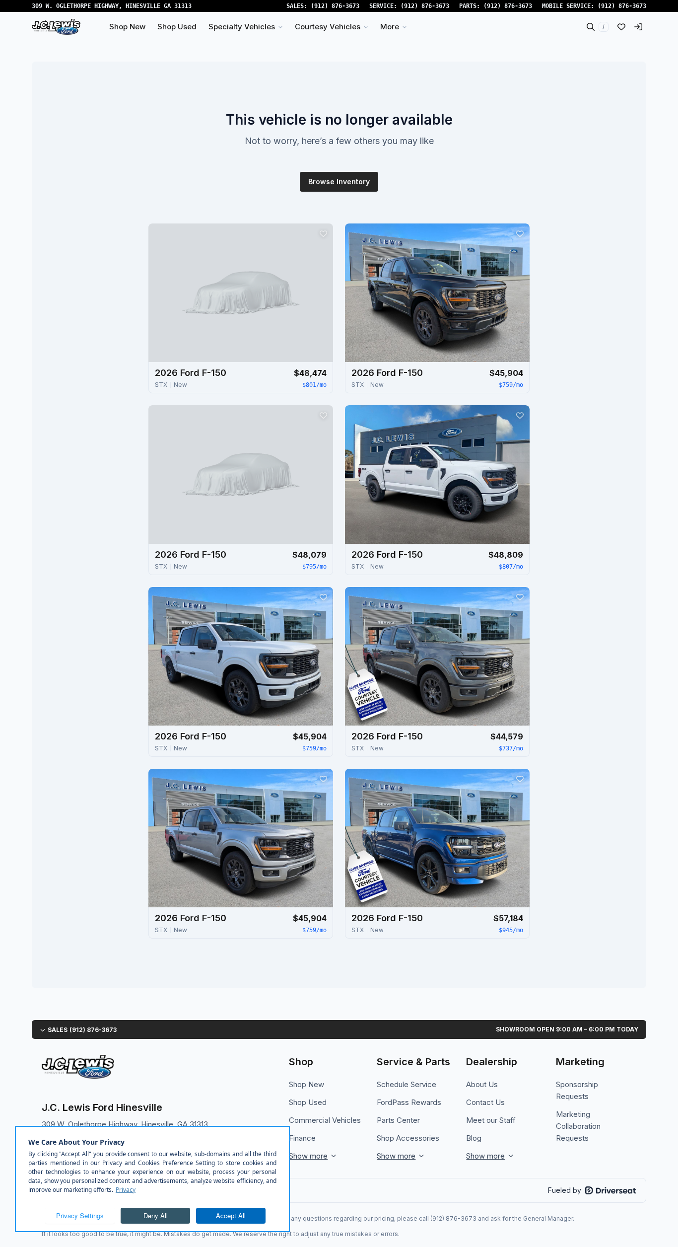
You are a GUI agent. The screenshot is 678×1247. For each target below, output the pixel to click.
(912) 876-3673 (335, 5)
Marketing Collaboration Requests (578, 1126)
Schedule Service (406, 1084)
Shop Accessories (408, 1138)
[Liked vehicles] (621, 27)
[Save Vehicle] (323, 233)
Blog (473, 1138)
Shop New (306, 1084)
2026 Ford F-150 (190, 372)
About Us (482, 1084)
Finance (302, 1138)
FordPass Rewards (409, 1102)
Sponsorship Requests (577, 1090)
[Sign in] (638, 27)
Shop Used (308, 1102)
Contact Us (485, 1102)
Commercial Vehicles (325, 1120)
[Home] (56, 27)
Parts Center (398, 1120)
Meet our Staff (491, 1120)
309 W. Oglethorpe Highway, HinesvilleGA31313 (112, 5)
